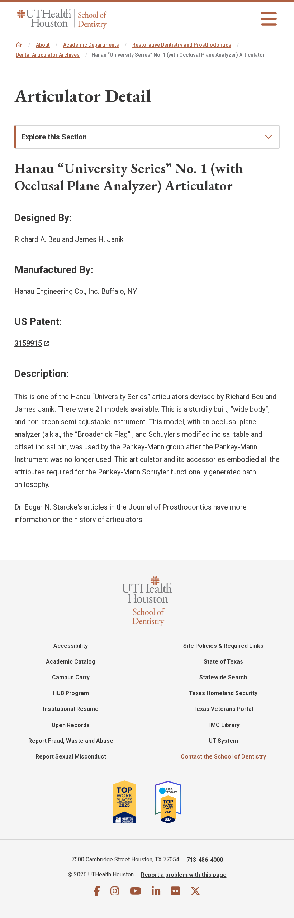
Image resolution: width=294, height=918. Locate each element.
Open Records (71, 725)
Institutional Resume (71, 709)
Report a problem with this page (184, 874)
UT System (223, 740)
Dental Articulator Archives (48, 55)
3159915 (28, 343)
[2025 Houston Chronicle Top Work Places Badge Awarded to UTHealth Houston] (133, 801)
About (43, 45)
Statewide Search (223, 677)
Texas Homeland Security (223, 693)
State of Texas (223, 661)
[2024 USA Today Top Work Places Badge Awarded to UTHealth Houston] (171, 801)
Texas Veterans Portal (223, 709)
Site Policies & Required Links (223, 645)
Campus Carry (71, 677)
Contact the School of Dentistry (223, 756)
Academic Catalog (70, 661)
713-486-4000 (204, 859)
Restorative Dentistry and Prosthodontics (181, 45)
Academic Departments (91, 45)
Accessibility (70, 645)
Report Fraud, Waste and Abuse (70, 740)
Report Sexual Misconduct (70, 756)
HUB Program (71, 693)
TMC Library (223, 725)
